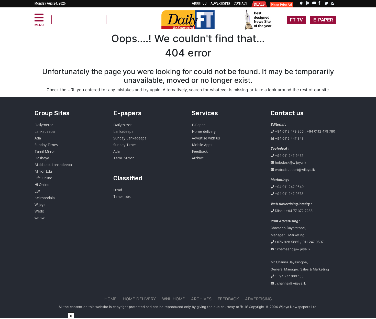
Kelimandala (45, 197)
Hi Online (42, 184)
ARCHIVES (201, 298)
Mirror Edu (43, 171)
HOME (110, 298)
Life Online (43, 177)
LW (37, 191)
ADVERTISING (258, 298)
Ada (38, 138)
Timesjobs (122, 196)
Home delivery (204, 131)
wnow (40, 217)
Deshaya (42, 158)
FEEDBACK (228, 298)
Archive (198, 158)
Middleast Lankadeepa (53, 164)
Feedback (200, 151)
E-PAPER (323, 20)
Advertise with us (206, 138)
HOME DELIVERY (139, 298)
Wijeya (40, 204)
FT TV (296, 20)
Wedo (39, 211)
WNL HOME (173, 298)
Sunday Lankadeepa (130, 138)
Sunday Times (46, 144)
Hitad (117, 189)
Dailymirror (44, 124)
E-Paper (198, 124)
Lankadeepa (45, 131)
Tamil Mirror (45, 151)
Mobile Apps (202, 144)
